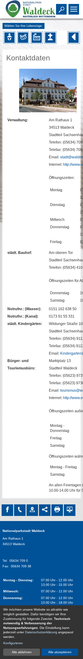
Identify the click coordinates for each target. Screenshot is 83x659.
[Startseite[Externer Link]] (25, 9)
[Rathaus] (32, 510)
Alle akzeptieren (59, 652)
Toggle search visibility (60, 8)
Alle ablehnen (22, 652)
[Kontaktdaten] (20, 510)
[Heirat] (23, 37)
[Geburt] (9, 37)
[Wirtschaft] (37, 37)
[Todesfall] (50, 37)
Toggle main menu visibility (73, 8)
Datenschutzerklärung (41, 632)
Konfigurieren (13, 643)
